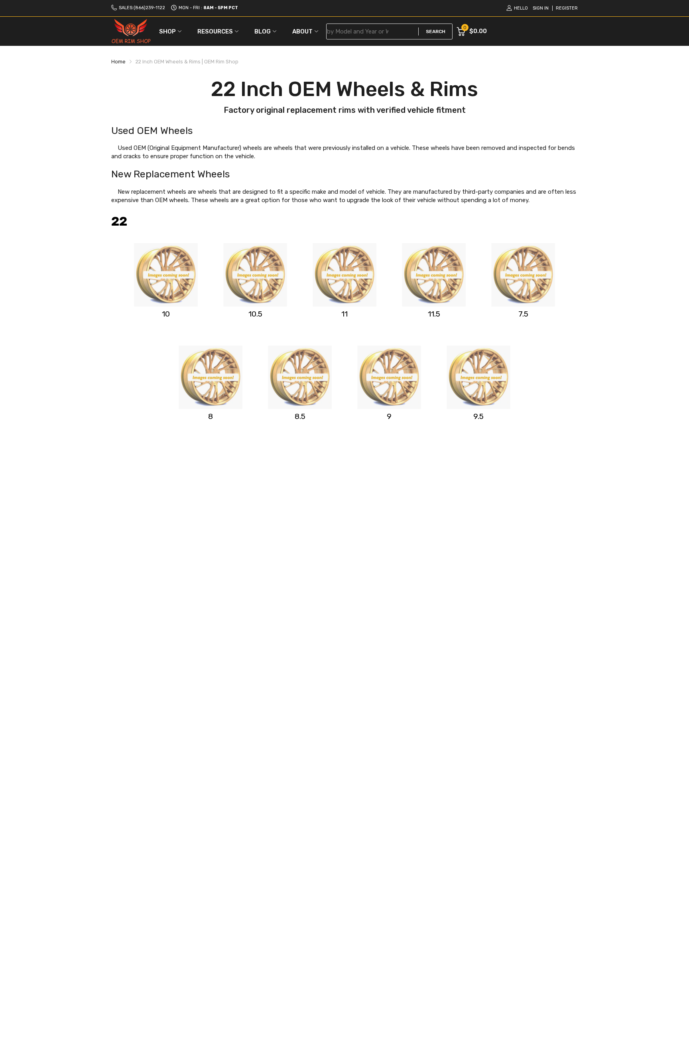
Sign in (541, 8)
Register (567, 8)
